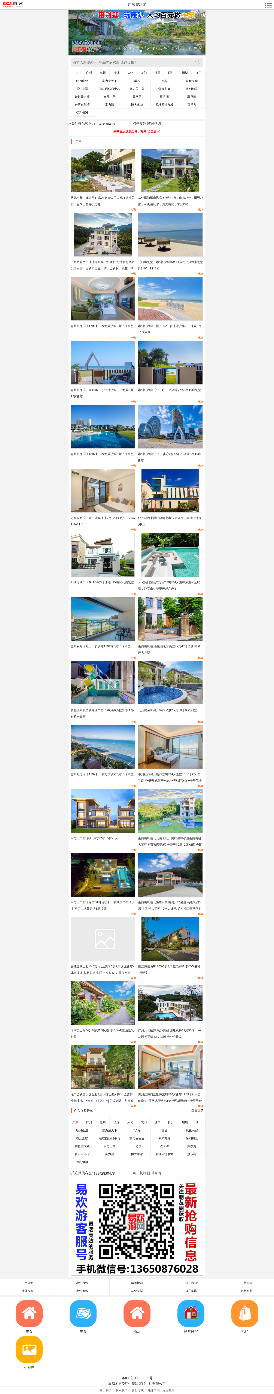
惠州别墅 (247, 1291)
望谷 (164, 81)
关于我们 (106, 1390)
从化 (130, 73)
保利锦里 (192, 89)
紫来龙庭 (164, 89)
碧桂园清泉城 (164, 105)
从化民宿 (192, 81)
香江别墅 (82, 89)
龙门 (144, 73)
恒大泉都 (137, 105)
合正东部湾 (82, 105)
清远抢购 (27, 1291)
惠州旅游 (82, 1283)
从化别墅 (137, 1291)
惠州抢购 (82, 1291)
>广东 (78, 141)
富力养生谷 (137, 89)
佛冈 (158, 73)
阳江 (171, 73)
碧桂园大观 (82, 97)
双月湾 (164, 97)
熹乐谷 (191, 105)
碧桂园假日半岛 (109, 89)
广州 (89, 73)
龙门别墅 (192, 1291)
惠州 (103, 73)
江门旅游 (192, 1283)
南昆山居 (110, 97)
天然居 (137, 97)
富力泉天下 (109, 81)
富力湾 (109, 105)
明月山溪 (82, 81)
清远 (116, 73)
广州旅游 (27, 1283)
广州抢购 (247, 1283)
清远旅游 (137, 1283)
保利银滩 (82, 113)
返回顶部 (169, 1390)
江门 (199, 73)
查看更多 (197, 1110)
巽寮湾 (191, 97)
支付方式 (138, 1390)
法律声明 (154, 1390)
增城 (185, 73)
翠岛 (137, 81)
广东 (75, 73)
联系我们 (122, 1390)
